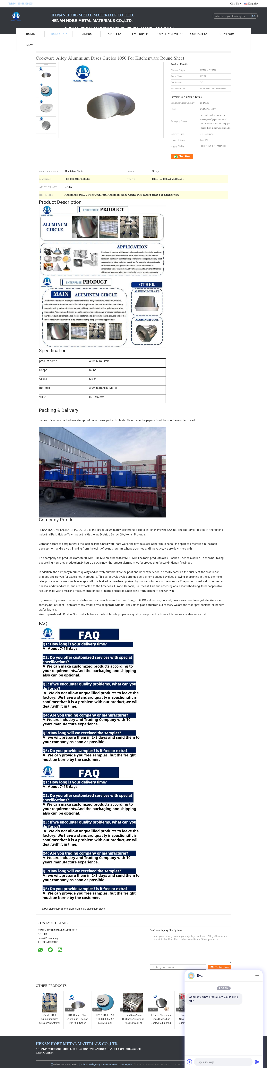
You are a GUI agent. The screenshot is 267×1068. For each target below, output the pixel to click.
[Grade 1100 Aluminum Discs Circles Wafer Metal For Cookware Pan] (49, 1002)
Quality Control (171, 34)
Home (30, 34)
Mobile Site (58, 1064)
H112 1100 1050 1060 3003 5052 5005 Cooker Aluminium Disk (105, 1021)
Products (57, 34)
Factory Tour (142, 34)
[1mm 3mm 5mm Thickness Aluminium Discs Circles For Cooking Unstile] (133, 1002)
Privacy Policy (71, 1064)
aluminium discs (96, 908)
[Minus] (257, 975)
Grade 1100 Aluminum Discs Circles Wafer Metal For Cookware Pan (49, 1021)
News (30, 45)
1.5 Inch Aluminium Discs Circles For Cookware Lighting (161, 1019)
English (252, 3)
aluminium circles (58, 908)
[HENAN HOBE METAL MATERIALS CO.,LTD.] (29, 17)
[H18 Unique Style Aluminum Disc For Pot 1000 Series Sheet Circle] (77, 1002)
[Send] (257, 1061)
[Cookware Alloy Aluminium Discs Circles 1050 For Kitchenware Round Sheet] (46, 73)
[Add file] (189, 1061)
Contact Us (199, 34)
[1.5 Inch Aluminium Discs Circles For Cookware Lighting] (160, 1002)
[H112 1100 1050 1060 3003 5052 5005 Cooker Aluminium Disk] (105, 1002)
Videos (86, 34)
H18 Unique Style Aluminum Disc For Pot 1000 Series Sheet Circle (77, 1021)
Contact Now (222, 967)
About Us (115, 34)
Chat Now (235, 3)
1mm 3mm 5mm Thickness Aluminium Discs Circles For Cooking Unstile (133, 1021)
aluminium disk (77, 908)
